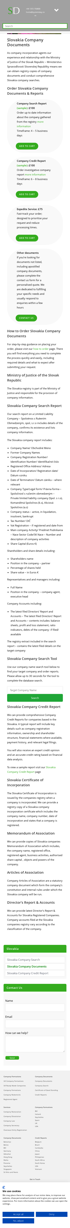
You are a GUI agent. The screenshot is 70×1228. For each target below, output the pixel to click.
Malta (6, 1160)
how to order (41, 348)
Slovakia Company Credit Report (27, 973)
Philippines (39, 1157)
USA (36, 1126)
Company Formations (12, 1076)
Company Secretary (11, 1125)
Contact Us (26, 318)
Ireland (38, 1114)
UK (36, 1123)
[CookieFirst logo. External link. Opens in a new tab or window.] (4, 1187)
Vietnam (38, 1169)
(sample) (22, 108)
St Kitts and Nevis (11, 1172)
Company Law (9, 1121)
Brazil (37, 1145)
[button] (56, 10)
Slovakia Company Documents (27, 966)
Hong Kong (8, 1157)
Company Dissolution (12, 1116)
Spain (37, 1120)
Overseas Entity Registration (15, 1130)
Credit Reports (41, 1095)
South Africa (40, 1160)
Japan (37, 1154)
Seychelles (39, 1117)
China (37, 1151)
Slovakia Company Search (23, 960)
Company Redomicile (12, 1095)
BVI (36, 1111)
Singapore (8, 1169)
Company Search (41, 1085)
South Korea (40, 1163)
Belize (6, 1145)
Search (35, 698)
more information (35, 174)
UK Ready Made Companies (15, 1085)
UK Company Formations (13, 1081)
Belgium (38, 1142)
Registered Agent (10, 1099)
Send (12, 1058)
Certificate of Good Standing (46, 1090)
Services (7, 1107)
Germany (7, 1151)
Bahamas (7, 1142)
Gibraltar (7, 1154)
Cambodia (39, 1148)
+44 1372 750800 (33, 8)
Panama (7, 1163)
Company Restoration (12, 1112)
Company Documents (43, 1076)
